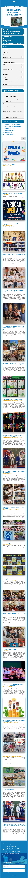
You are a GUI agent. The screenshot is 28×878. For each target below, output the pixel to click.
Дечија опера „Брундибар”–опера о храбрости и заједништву (14, 685)
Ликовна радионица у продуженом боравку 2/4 (14, 578)
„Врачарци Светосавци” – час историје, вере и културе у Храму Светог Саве (14, 364)
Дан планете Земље (8, 789)
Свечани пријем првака (9, 164)
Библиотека (11, 509)
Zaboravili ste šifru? (6, 872)
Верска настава (12, 330)
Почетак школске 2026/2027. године (12, 193)
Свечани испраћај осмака (10, 543)
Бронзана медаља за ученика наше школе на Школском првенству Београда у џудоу (14, 826)
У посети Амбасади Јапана (10, 649)
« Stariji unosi (4, 838)
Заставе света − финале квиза (11, 755)
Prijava (14, 876)
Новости (11, 165)
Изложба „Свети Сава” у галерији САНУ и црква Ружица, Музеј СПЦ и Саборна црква (14, 328)
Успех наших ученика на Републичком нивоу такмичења (14, 720)
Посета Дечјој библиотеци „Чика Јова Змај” (14, 614)
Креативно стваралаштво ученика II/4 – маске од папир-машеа (14, 435)
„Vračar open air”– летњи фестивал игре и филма (14, 223)
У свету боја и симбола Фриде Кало (12, 399)
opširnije (23, 168)
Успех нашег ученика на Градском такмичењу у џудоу (14, 471)
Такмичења (15, 722)
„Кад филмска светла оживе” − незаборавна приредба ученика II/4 (14, 291)
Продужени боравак (17, 400)
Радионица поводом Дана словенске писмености (14, 507)
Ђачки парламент (13, 756)
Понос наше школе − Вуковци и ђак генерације (14, 255)
